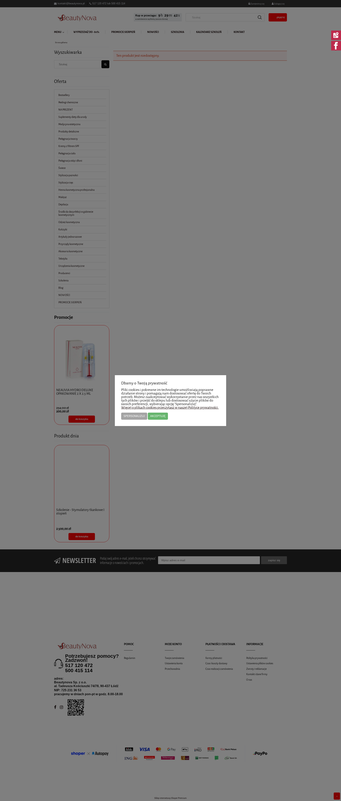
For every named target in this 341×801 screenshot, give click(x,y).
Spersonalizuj (134, 416)
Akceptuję (158, 416)
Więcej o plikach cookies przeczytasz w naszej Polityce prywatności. (170, 407)
